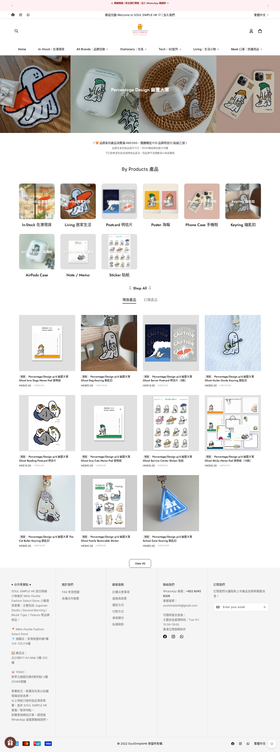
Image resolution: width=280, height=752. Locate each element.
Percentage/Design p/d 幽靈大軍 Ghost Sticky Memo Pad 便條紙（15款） (229, 459)
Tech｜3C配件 (168, 49)
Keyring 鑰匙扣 (243, 225)
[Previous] (12, 5)
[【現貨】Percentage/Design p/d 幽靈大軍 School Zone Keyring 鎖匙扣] (171, 503)
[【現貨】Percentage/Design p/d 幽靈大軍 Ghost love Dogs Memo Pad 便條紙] (47, 343)
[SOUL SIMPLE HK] (140, 31)
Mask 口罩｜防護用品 (245, 49)
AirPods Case (37, 275)
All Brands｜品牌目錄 (91, 49)
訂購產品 (151, 300)
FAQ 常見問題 (70, 592)
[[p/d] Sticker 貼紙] (119, 251)
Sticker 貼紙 (119, 275)
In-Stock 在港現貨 (37, 225)
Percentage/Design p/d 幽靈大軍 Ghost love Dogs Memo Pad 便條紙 (43, 378)
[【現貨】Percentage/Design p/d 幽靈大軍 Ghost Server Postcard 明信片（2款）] (171, 343)
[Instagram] (20, 14)
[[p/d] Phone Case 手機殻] (202, 201)
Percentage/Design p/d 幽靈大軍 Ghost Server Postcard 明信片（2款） (167, 378)
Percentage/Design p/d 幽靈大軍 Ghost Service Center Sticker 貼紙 (167, 459)
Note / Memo (78, 275)
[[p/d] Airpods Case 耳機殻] (37, 251)
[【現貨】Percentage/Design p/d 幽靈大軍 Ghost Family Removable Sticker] (109, 503)
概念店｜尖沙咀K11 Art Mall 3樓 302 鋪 (29, 657)
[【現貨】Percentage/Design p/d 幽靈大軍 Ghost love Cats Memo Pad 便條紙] (109, 423)
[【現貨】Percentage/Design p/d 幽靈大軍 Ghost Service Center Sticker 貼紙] (171, 423)
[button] (260, 30)
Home (22, 49)
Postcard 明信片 (119, 225)
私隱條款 (118, 624)
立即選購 (140, 99)
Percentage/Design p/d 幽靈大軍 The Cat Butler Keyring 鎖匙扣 (46, 539)
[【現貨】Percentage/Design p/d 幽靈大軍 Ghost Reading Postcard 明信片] (47, 423)
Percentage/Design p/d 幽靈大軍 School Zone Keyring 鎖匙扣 (167, 539)
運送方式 (118, 605)
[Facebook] (12, 14)
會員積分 (118, 618)
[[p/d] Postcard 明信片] (119, 201)
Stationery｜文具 (131, 49)
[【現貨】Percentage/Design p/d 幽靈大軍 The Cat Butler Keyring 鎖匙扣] (47, 503)
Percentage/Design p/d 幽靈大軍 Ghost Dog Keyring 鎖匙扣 (105, 378)
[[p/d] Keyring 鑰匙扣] (243, 201)
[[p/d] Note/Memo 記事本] (78, 251)
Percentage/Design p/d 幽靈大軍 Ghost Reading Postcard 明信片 (43, 459)
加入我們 (169, 15)
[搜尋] (16, 31)
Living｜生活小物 (204, 49)
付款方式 (118, 611)
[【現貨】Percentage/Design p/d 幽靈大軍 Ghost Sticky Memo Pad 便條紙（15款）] (233, 423)
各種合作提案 (70, 598)
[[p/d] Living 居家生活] (78, 201)
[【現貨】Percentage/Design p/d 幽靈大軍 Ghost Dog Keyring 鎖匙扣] (109, 343)
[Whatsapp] (28, 14)
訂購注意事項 (121, 592)
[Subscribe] (264, 607)
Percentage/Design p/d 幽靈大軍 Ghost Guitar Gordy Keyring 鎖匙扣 (229, 378)
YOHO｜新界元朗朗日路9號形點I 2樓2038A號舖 (29, 676)
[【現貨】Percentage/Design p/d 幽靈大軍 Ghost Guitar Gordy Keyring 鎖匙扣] (233, 343)
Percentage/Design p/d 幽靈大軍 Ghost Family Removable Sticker (105, 539)
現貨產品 (129, 300)
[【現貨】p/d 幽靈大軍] (37, 201)
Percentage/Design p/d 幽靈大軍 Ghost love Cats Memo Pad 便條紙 (105, 459)
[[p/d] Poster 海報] (160, 201)
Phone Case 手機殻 (202, 225)
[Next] (268, 5)
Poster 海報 (160, 225)
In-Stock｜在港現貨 (51, 49)
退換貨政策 (119, 598)
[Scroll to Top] (272, 731)
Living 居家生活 (78, 225)
